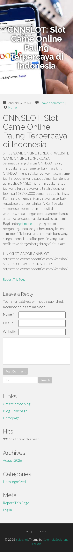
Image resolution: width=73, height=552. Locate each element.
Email (8, 323)
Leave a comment (52, 103)
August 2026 (12, 460)
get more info (28, 223)
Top (30, 531)
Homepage (11, 418)
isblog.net (22, 539)
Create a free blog (17, 404)
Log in (7, 510)
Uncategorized (14, 481)
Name (8, 314)
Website (9, 331)
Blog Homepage (15, 411)
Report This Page (14, 279)
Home (12, 107)
